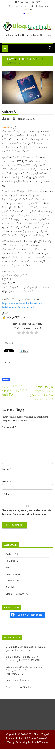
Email (6, 481)
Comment (9, 426)
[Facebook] (24, 14)
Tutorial (10, 587)
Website (7, 493)
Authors (28, 9)
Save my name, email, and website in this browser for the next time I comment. (26, 512)
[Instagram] (28, 14)
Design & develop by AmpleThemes (27, 742)
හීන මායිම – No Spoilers (19, 687)
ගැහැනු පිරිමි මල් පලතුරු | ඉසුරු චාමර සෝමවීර (14, 390)
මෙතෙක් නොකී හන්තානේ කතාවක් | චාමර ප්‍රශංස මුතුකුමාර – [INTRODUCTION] (25, 670)
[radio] (19, 333)
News (9, 567)
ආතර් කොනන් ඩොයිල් (17, 680)
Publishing (43, 6)
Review (23, 6)
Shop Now (13, 6)
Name (6, 469)
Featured (33, 6)
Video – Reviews (15, 594)
